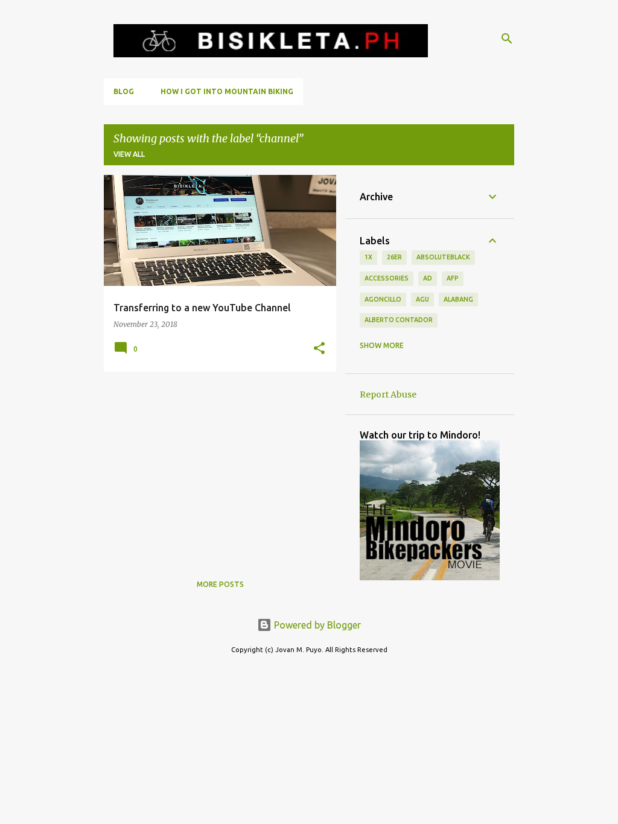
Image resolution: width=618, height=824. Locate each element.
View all (129, 154)
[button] (319, 349)
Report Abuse (388, 394)
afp (453, 278)
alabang (458, 299)
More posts (220, 584)
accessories (387, 278)
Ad (427, 278)
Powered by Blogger (316, 625)
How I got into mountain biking (227, 91)
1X (368, 257)
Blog (123, 91)
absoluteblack (443, 257)
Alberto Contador (399, 319)
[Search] (507, 38)
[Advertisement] (215, 465)
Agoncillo (383, 299)
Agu (422, 299)
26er (394, 257)
